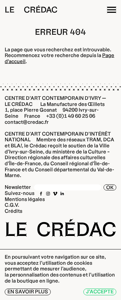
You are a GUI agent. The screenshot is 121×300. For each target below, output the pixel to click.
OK (110, 187)
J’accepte (100, 291)
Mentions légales (25, 199)
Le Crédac (31, 9)
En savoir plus (27, 291)
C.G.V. (12, 205)
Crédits (13, 211)
